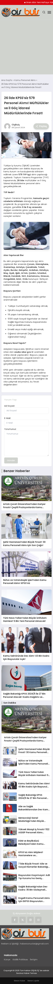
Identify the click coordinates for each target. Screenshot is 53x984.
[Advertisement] (26, 47)
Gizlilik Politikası (20, 959)
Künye (7, 959)
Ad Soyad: (9, 405)
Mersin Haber (19, 980)
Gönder (11, 460)
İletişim (33, 959)
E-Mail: (7, 418)
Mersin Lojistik (33, 980)
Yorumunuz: (10, 429)
